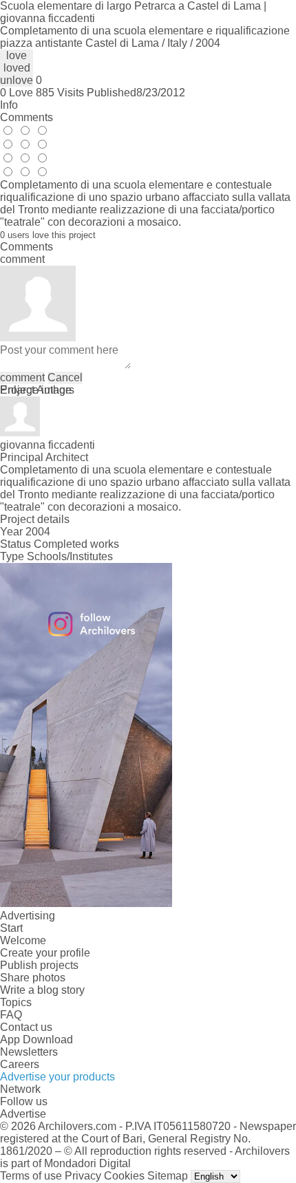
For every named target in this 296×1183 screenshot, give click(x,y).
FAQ (11, 1015)
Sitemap (167, 1176)
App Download (36, 1039)
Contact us (26, 1027)
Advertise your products (57, 1077)
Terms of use (31, 1176)
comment (22, 377)
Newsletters (29, 1052)
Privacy (83, 1176)
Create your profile (45, 953)
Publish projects (39, 965)
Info (9, 105)
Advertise (23, 1114)
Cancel (65, 377)
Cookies (124, 1176)
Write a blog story (42, 990)
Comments (26, 117)
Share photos (32, 977)
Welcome (23, 940)
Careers (19, 1064)
